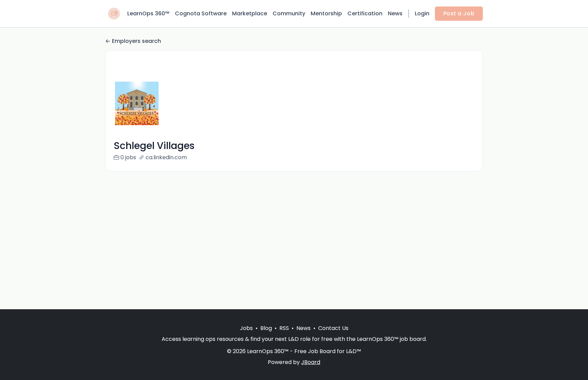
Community (289, 13)
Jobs (246, 328)
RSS (284, 328)
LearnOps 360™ (148, 13)
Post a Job (458, 13)
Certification (364, 13)
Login (422, 13)
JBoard (310, 362)
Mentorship (326, 13)
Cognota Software (201, 13)
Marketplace (249, 13)
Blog (266, 328)
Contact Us (333, 328)
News (395, 13)
